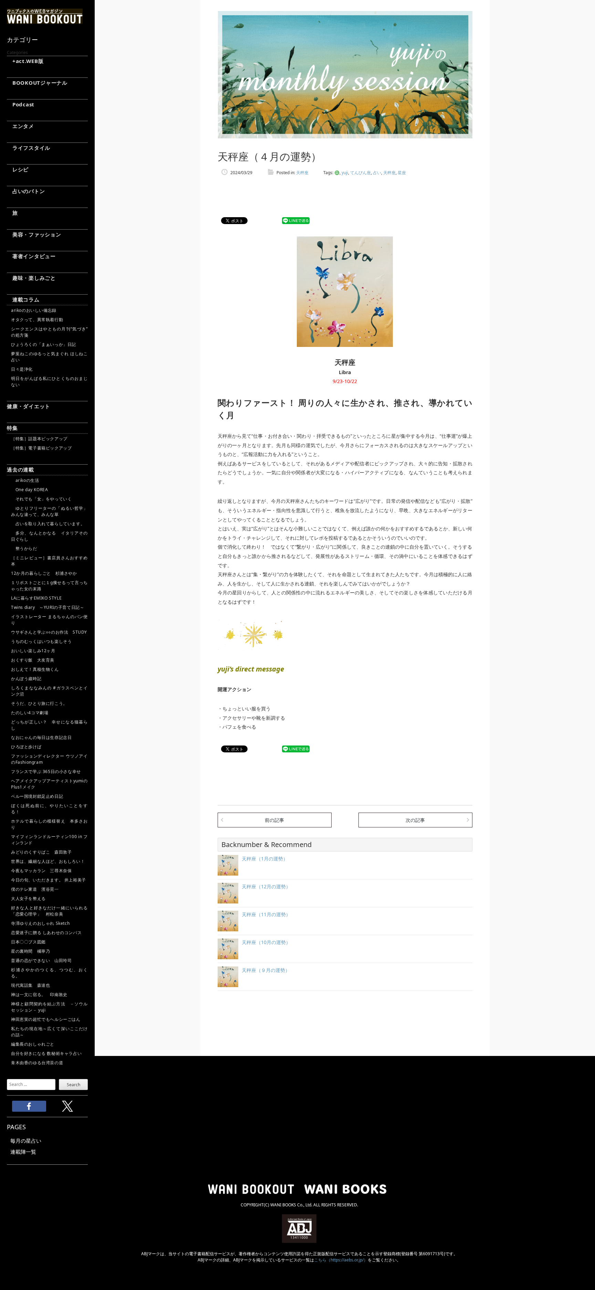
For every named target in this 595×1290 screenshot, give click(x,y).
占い (377, 173)
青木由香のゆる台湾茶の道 (37, 1063)
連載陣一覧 (23, 1151)
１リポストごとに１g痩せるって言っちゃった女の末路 (49, 586)
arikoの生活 (25, 480)
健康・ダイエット (28, 406)
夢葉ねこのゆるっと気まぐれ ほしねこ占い (49, 357)
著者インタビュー (31, 256)
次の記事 (415, 820)
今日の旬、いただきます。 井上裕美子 (49, 880)
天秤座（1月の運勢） (265, 858)
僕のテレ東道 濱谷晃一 (35, 889)
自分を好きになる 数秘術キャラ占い (46, 1053)
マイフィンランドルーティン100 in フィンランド (49, 840)
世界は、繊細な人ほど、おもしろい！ (48, 861)
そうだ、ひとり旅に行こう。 (39, 703)
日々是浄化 (22, 369)
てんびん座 (360, 173)
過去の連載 (20, 469)
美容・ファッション (34, 234)
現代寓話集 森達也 (30, 985)
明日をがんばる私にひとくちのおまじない (49, 382)
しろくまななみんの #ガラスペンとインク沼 (49, 691)
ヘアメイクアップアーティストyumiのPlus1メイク (49, 784)
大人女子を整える (28, 898)
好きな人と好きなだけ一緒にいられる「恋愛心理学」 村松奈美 (49, 911)
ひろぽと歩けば (26, 747)
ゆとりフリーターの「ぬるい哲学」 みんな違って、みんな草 (49, 511)
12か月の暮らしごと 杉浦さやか (44, 573)
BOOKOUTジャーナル (37, 82)
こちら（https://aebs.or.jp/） (341, 1260)
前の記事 (274, 820)
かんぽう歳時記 (26, 678)
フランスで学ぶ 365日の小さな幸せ (46, 771)
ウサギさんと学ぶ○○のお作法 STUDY (49, 632)
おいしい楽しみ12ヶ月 (33, 651)
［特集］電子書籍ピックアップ (41, 448)
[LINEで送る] (296, 221)
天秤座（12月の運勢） (266, 886)
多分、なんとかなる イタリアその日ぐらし (49, 536)
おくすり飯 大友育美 (32, 660)
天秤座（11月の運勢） (266, 914)
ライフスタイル (28, 147)
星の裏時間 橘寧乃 (30, 951)
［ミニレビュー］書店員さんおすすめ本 (49, 561)
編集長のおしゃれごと (32, 1044)
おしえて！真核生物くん (35, 669)
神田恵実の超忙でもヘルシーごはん (46, 1019)
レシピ (18, 169)
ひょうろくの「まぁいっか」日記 (43, 344)
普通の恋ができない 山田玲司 (41, 960)
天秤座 (302, 173)
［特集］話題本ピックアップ (39, 439)
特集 (12, 427)
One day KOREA (29, 490)
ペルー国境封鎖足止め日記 (37, 796)
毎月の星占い (25, 1140)
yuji (345, 173)
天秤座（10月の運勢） (266, 942)
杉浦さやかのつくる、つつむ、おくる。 (49, 973)
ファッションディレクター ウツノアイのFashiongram (49, 759)
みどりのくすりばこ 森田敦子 (41, 852)
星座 (402, 173)
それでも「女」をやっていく (41, 499)
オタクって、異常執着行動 (37, 319)
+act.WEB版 (25, 60)
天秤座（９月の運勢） (266, 970)
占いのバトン (26, 191)
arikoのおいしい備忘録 (33, 310)
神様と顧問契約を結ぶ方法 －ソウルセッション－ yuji (49, 1007)
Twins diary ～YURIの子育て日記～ (47, 607)
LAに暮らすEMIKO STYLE (36, 598)
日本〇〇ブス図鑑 (28, 942)
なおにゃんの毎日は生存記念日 (41, 737)
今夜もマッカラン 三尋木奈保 (41, 871)
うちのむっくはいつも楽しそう (41, 641)
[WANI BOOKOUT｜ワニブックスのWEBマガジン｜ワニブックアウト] (45, 20)
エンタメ (20, 126)
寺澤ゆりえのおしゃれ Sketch (40, 923)
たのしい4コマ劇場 (29, 713)
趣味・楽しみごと (31, 277)
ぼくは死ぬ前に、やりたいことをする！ (49, 809)
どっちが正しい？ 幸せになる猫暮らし (49, 725)
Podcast (20, 104)
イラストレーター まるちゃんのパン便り (49, 620)
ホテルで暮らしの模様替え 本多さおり (49, 824)
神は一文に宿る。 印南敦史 (41, 994)
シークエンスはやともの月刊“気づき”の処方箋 (49, 332)
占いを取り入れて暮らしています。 (48, 524)
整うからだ (24, 548)
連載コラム (23, 299)
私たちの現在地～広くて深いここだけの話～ (49, 1032)
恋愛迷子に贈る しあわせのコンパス (46, 932)
